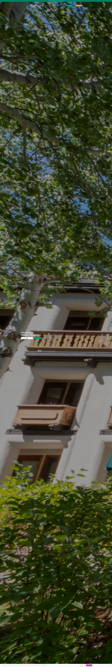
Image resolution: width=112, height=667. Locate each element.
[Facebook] (80, 2)
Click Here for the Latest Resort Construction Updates (56, 0)
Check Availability (38, 338)
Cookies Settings (82, 665)
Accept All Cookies (89, 665)
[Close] (111, 665)
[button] (69, 5)
